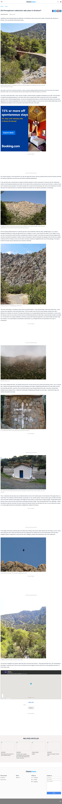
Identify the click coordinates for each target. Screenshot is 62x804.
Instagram (35, 781)
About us (18, 777)
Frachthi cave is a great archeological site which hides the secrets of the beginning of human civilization (22, 756)
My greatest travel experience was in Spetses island (7, 754)
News (6, 6)
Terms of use (3, 779)
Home (2, 6)
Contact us (2, 777)
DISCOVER (3, 752)
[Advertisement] (31, 163)
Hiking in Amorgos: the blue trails (53, 754)
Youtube (35, 779)
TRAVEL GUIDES (35, 752)
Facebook (35, 777)
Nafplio (33, 754)
